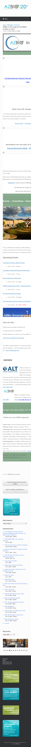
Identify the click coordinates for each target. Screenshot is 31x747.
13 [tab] (26, 650)
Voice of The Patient (9, 589)
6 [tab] (13, 650)
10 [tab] (21, 650)
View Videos (28, 123)
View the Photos (19, 123)
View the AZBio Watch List (12, 350)
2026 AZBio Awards (9, 579)
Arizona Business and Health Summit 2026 (14, 610)
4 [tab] (9, 650)
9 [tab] (19, 650)
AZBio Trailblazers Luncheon (11, 619)
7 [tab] (15, 650)
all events (6, 623)
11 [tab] (23, 650)
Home (4, 25)
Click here (11, 182)
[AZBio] (15, 7)
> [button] (26, 643)
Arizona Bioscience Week (17, 148)
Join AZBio (6, 399)
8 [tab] (17, 650)
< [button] (5, 643)
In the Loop (17, 25)
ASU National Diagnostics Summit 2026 (14, 593)
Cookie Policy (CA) (7, 662)
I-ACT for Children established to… (15, 490)
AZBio (18, 31)
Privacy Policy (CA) (7, 663)
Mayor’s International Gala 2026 (12, 598)
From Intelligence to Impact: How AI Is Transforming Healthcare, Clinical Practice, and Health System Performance (14, 533)
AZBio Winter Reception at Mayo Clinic (13, 615)
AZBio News (10, 25)
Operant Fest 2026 (8, 575)
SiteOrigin (18, 743)
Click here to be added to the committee (13, 338)
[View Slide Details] (15, 643)
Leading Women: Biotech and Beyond (13, 565)
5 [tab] (11, 650)
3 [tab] (7, 650)
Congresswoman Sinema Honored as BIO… (15, 483)
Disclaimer (5, 658)
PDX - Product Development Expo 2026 (13, 602)
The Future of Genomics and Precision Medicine (16, 545)
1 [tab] (4, 650)
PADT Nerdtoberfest (9, 606)
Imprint (4, 660)
